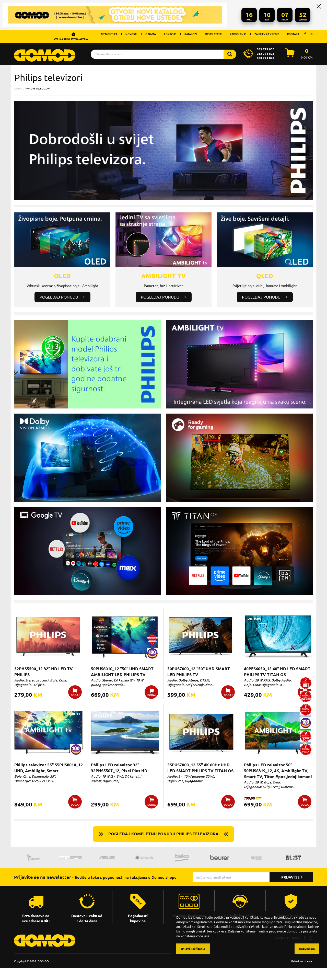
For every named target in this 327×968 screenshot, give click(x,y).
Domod (19, 88)
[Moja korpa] (290, 55)
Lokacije (170, 34)
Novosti (131, 34)
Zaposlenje (238, 34)
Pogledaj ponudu (59, 297)
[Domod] (44, 52)
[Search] (230, 54)
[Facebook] (305, 33)
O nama (150, 34)
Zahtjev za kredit (266, 34)
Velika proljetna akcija (71, 39)
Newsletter (213, 34)
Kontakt (293, 34)
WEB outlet (109, 34)
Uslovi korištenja (301, 961)
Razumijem (307, 949)
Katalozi (190, 34)
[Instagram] (311, 33)
